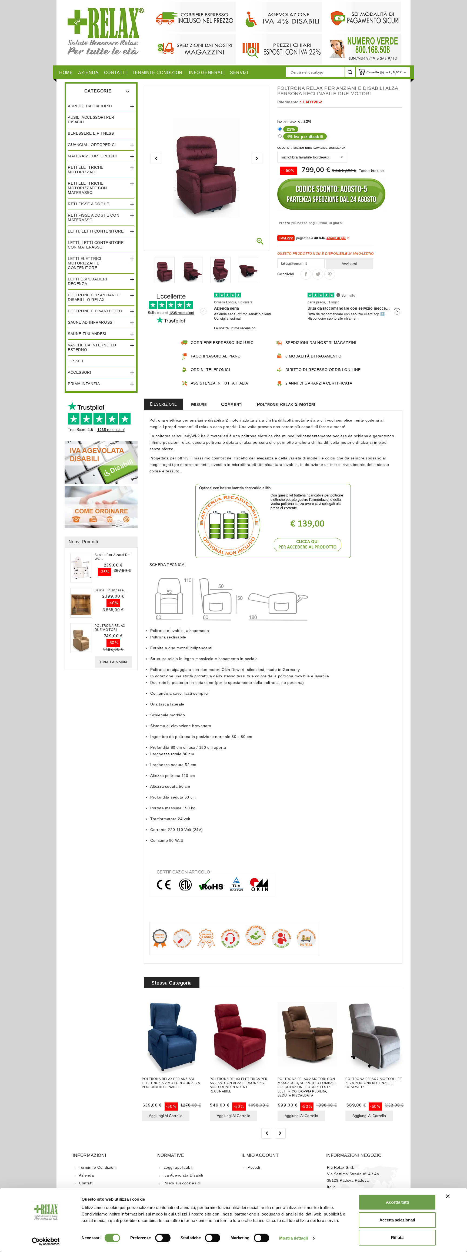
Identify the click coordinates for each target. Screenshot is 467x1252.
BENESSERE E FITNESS (91, 133)
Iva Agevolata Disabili (183, 1175)
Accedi (254, 1167)
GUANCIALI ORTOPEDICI (92, 145)
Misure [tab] (199, 404)
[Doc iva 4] (101, 462)
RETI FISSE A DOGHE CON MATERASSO (93, 217)
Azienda (86, 1175)
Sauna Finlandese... (111, 590)
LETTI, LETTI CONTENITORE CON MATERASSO (96, 244)
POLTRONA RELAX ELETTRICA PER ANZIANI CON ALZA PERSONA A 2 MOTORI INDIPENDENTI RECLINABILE (238, 1085)
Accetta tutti (397, 1202)
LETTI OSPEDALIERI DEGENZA (87, 281)
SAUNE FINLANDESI (87, 334)
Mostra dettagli (293, 1238)
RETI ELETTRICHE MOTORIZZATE (86, 169)
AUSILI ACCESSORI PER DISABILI (91, 119)
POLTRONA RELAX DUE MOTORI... (110, 628)
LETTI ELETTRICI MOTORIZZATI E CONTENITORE (84, 263)
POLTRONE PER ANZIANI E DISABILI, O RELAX (94, 297)
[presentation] (156, 158)
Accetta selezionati (397, 1220)
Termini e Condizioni (98, 1167)
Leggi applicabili (179, 1167)
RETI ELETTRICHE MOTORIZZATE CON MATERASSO (87, 188)
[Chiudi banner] (448, 1196)
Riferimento (288, 102)
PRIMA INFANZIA (84, 384)
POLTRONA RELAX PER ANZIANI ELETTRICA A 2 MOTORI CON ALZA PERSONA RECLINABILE (171, 1083)
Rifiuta (397, 1237)
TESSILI (75, 361)
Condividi (306, 274)
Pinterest (330, 274)
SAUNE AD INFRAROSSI (91, 322)
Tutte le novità (113, 662)
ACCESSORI (79, 372)
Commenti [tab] (232, 404)
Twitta (318, 274)
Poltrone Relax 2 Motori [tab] (286, 404)
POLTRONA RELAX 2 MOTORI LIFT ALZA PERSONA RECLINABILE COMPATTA (373, 1083)
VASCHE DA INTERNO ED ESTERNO (92, 347)
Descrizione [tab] (163, 404)
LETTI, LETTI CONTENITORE (96, 231)
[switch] (163, 1238)
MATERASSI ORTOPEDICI (92, 156)
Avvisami (349, 263)
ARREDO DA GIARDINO (90, 106)
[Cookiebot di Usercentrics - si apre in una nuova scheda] (45, 1241)
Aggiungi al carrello (165, 1116)
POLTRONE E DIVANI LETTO (95, 311)
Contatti (86, 1183)
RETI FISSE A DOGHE (88, 204)
